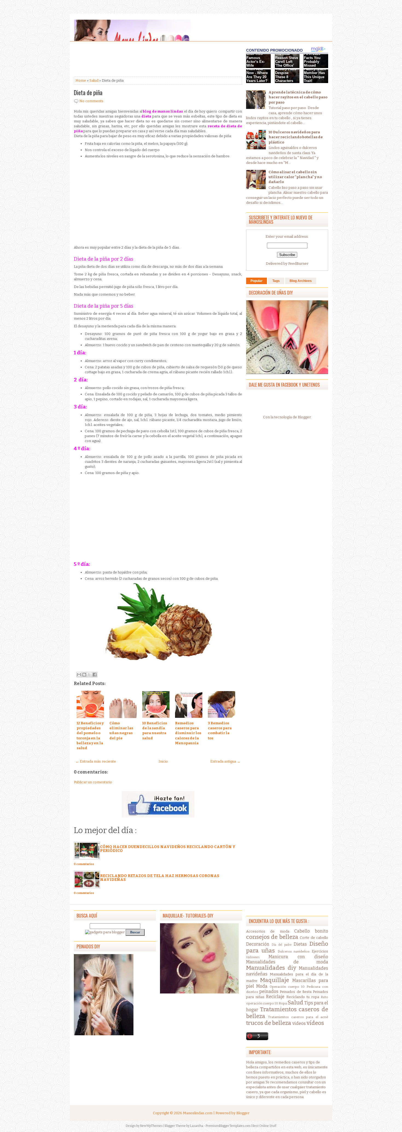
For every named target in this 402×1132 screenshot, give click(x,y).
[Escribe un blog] (84, 674)
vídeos (315, 1023)
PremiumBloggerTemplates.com (228, 1126)
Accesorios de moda (267, 931)
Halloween (253, 957)
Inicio (163, 761)
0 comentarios (84, 864)
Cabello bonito (311, 931)
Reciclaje (275, 996)
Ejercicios (320, 951)
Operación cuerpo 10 (287, 987)
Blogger (304, 417)
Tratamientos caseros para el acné (298, 1017)
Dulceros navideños (294, 951)
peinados (268, 991)
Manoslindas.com (197, 1113)
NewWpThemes (151, 1126)
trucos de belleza (268, 1023)
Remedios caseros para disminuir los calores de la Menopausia (188, 733)
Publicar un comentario (93, 782)
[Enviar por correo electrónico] (79, 674)
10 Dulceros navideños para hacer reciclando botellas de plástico (296, 137)
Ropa (283, 1003)
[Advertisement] (117, 59)
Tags (276, 281)
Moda (261, 986)
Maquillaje (274, 980)
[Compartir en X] (89, 674)
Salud (93, 80)
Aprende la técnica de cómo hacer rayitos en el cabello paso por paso (298, 97)
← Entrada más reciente (95, 761)
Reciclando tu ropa (302, 997)
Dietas (300, 944)
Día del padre (282, 944)
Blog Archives (301, 281)
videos (299, 1023)
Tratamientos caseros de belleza (287, 1013)
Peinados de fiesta (295, 992)
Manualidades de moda (287, 962)
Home (80, 80)
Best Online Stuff (264, 1126)
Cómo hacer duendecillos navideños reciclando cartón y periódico (167, 849)
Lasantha (196, 1126)
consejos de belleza (272, 937)
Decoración (257, 944)
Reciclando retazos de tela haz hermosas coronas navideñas (159, 878)
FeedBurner (298, 263)
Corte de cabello (314, 938)
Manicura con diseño (298, 956)
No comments (91, 101)
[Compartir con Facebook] (94, 674)
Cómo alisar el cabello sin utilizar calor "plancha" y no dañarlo (295, 177)
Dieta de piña (88, 92)
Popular (256, 281)
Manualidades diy (271, 968)
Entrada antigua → (225, 761)
